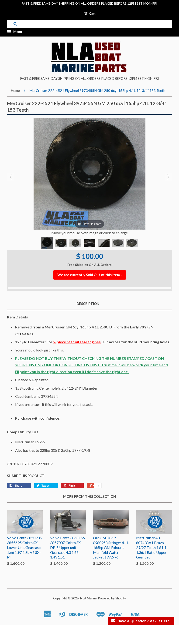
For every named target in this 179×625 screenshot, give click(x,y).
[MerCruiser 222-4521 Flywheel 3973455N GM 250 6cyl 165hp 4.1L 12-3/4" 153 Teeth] (47, 243)
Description (87, 303)
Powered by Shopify (112, 598)
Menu (17, 31)
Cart (92, 13)
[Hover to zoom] (89, 173)
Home (15, 90)
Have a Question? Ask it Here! (143, 621)
